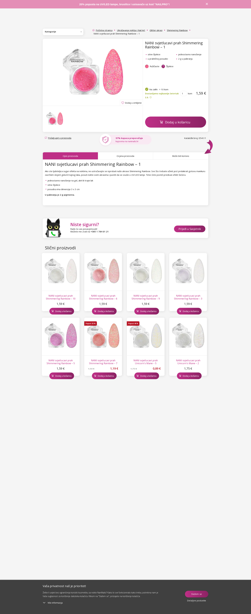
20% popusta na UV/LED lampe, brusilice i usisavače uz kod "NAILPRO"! (124, 4)
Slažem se (196, 594)
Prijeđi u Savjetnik (190, 229)
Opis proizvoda (70, 155)
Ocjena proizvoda (125, 155)
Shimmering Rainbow (177, 30)
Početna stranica (104, 30)
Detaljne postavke (196, 600)
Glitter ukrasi (156, 30)
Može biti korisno (180, 155)
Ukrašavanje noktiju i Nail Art (131, 30)
